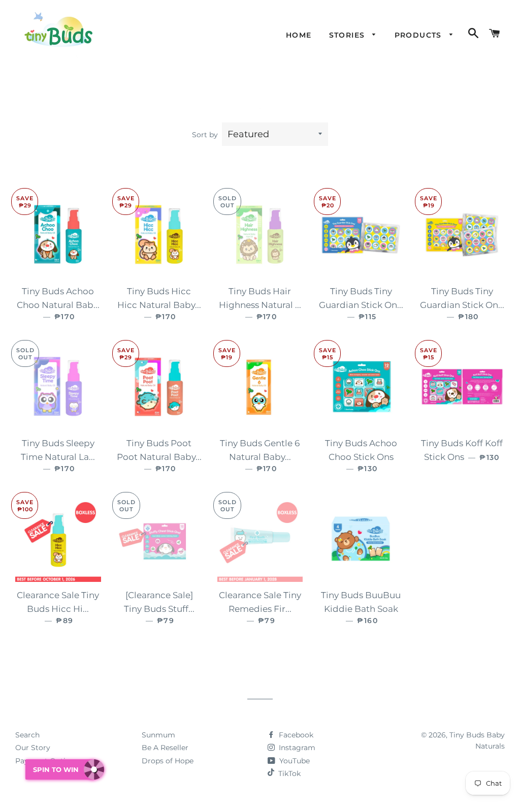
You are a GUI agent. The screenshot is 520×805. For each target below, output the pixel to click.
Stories (348, 35)
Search (27, 734)
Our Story (32, 747)
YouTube (293, 760)
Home (299, 35)
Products (420, 35)
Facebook (295, 734)
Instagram (296, 747)
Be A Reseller (165, 747)
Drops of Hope (167, 760)
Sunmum (158, 734)
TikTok (289, 773)
